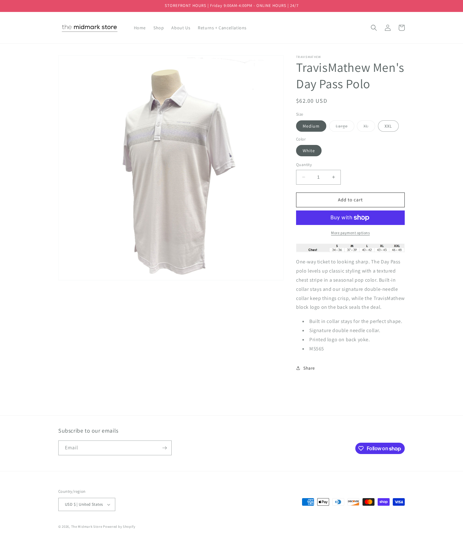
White (309, 150)
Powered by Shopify (119, 526)
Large (345, 127)
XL (369, 127)
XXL (388, 126)
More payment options (350, 232)
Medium (311, 126)
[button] (374, 28)
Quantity (304, 164)
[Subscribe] (164, 447)
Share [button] (309, 368)
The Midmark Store (86, 526)
